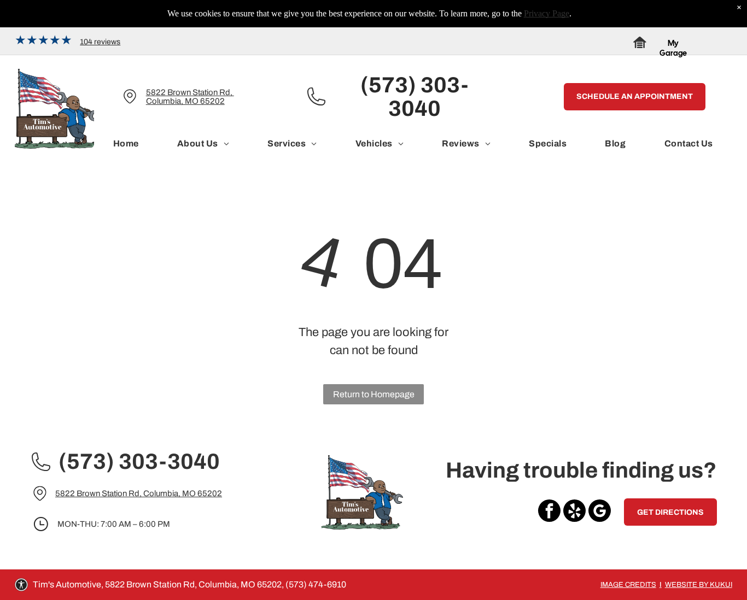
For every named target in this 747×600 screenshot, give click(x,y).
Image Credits (628, 585)
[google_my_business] (599, 512)
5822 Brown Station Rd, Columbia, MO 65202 (190, 96)
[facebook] (549, 512)
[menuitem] (126, 143)
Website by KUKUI (698, 585)
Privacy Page (546, 13)
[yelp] (574, 512)
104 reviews (100, 42)
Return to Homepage (374, 394)
